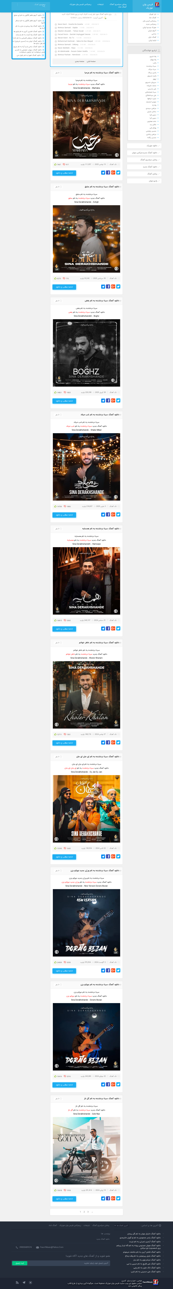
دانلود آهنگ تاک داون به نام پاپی (147, 1268)
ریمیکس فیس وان (149, 21)
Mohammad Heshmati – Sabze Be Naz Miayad (75, 41)
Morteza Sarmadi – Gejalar (68, 28)
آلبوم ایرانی (152, 31)
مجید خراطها (151, 99)
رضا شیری (153, 56)
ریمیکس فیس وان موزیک (80, 4)
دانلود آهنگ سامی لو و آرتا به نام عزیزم (28, 47)
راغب (154, 63)
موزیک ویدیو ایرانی (149, 27)
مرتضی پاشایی (151, 134)
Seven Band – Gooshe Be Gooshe (70, 24)
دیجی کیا (153, 118)
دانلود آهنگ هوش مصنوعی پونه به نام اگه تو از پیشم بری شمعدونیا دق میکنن (139, 1246)
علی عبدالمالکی (151, 95)
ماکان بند (153, 125)
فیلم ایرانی (152, 40)
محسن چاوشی (151, 131)
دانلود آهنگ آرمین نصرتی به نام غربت (145, 1241)
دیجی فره (153, 115)
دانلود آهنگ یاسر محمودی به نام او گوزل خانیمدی (140, 1237)
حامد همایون (151, 121)
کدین (124, 1281)
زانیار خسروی (151, 76)
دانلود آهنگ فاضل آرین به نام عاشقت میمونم (142, 1252)
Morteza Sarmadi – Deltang (68, 45)
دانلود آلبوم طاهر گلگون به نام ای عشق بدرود (29, 16)
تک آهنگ (152, 14)
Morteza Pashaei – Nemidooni (69, 55)
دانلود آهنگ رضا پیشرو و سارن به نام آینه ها (30, 27)
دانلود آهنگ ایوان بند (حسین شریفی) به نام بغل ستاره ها (29, 42)
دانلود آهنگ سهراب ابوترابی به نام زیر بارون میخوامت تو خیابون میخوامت (30, 51)
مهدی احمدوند (151, 102)
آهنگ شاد (122, 7)
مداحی (154, 34)
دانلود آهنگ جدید (103, 1239)
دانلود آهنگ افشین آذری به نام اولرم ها (29, 31)
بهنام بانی (153, 128)
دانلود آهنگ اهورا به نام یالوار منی (30, 55)
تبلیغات (100, 4)
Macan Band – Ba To (66, 38)
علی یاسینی (152, 89)
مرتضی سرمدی (151, 108)
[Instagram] (30, 1282)
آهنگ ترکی (152, 37)
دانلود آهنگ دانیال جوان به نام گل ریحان (144, 1234)
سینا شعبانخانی (150, 92)
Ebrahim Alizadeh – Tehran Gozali (71, 31)
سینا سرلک (152, 69)
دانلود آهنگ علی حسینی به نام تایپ (146, 1271)
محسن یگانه (151, 138)
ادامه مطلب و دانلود (64, 173)
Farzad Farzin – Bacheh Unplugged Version (74, 34)
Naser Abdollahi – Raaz (67, 48)
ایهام (154, 79)
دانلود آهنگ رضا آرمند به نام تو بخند (30, 35)
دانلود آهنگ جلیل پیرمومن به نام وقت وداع (143, 1256)
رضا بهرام (153, 60)
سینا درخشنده (151, 66)
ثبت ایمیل (20, 1263)
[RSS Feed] (17, 1282)
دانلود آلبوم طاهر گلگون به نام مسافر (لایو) (30, 22)
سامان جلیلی (151, 112)
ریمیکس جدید (151, 24)
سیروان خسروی (150, 82)
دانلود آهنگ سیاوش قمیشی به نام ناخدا (28, 38)
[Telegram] (24, 1282)
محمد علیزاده (151, 86)
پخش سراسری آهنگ (118, 4)
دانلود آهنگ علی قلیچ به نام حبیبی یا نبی (144, 1264)
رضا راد (154, 105)
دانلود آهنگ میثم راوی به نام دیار (147, 1260)
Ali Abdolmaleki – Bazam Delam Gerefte (73, 51)
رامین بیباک (152, 73)
